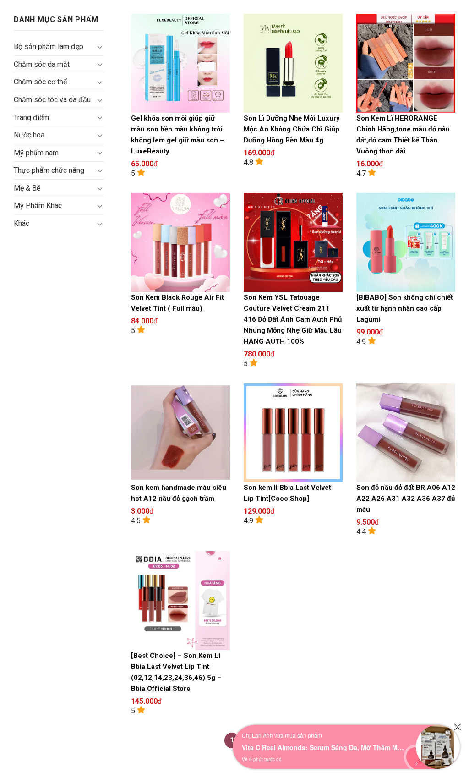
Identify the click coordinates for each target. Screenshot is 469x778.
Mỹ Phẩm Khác (38, 205)
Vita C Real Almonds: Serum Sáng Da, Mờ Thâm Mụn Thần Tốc (324, 747)
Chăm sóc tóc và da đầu (52, 99)
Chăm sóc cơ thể (40, 81)
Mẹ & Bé (27, 188)
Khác (21, 223)
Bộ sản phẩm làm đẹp (48, 46)
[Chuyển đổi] (100, 46)
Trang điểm (31, 117)
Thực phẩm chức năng (49, 170)
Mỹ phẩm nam (36, 152)
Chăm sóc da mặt (42, 64)
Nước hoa (29, 135)
